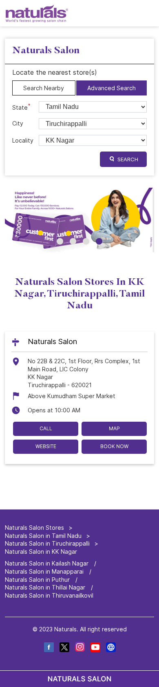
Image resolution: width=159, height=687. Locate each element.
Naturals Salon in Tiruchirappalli (47, 543)
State (21, 107)
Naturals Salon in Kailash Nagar (46, 563)
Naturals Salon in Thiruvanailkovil (49, 595)
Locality (22, 140)
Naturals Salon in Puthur (37, 579)
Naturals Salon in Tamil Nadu (43, 535)
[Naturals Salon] (37, 13)
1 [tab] (60, 241)
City (17, 123)
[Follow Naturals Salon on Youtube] (95, 648)
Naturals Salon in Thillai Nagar (45, 587)
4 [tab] (99, 241)
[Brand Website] (110, 648)
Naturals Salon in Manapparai (44, 571)
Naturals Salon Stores (35, 527)
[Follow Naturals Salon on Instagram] (79, 648)
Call (46, 428)
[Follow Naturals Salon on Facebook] (48, 648)
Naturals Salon (52, 342)
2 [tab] (73, 241)
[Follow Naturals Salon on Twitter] (64, 648)
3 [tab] (86, 241)
